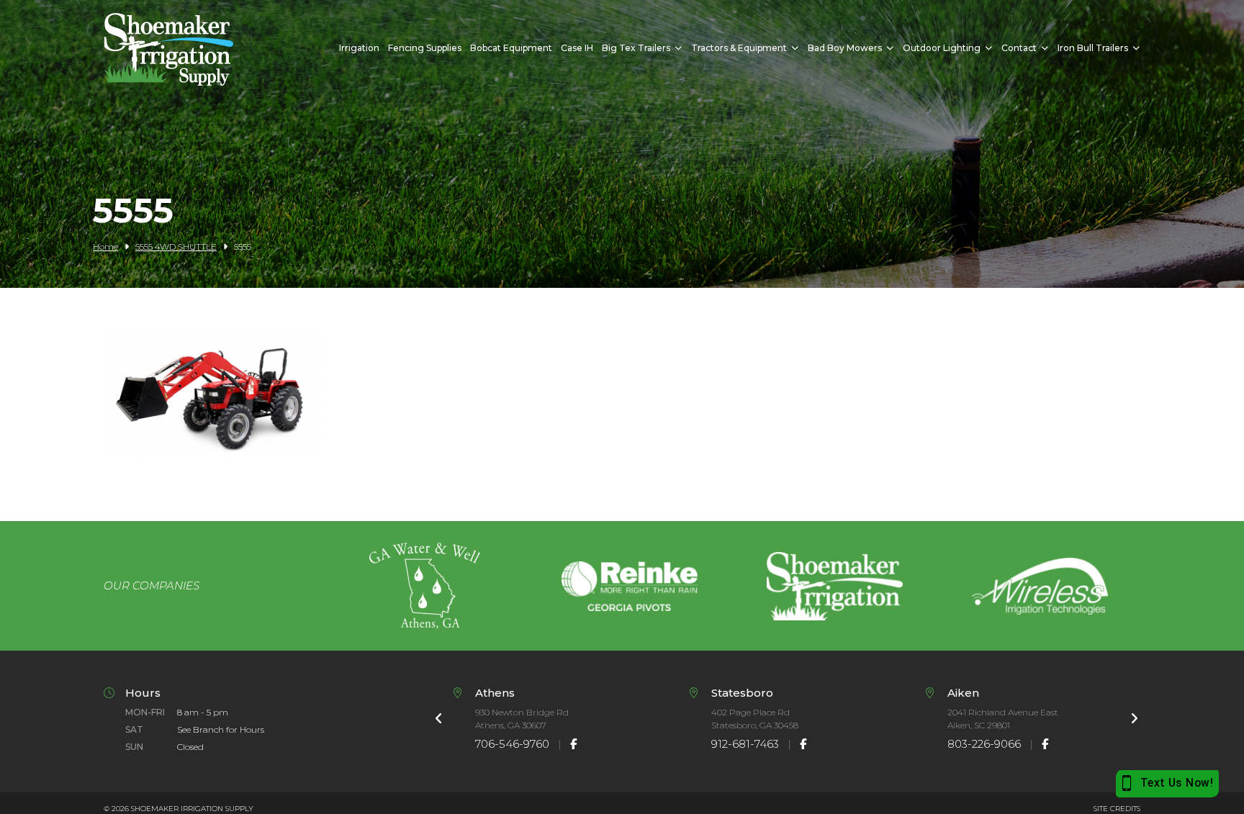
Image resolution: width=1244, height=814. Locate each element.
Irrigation (359, 47)
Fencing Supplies (424, 47)
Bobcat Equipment (511, 47)
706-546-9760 (512, 744)
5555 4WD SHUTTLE (176, 246)
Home (105, 246)
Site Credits (1117, 808)
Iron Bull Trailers (1093, 47)
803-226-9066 (984, 744)
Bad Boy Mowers (845, 47)
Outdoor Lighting (942, 47)
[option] (424, 586)
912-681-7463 (745, 744)
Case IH (577, 47)
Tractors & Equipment (739, 47)
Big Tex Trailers (636, 47)
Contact (1019, 47)
